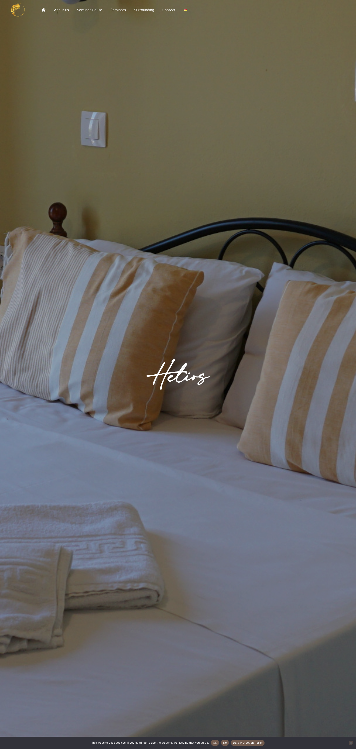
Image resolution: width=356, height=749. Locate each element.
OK (215, 742)
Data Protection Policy (247, 742)
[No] (351, 743)
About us (61, 10)
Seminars (118, 10)
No (225, 742)
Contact (169, 10)
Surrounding (144, 10)
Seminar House (89, 10)
